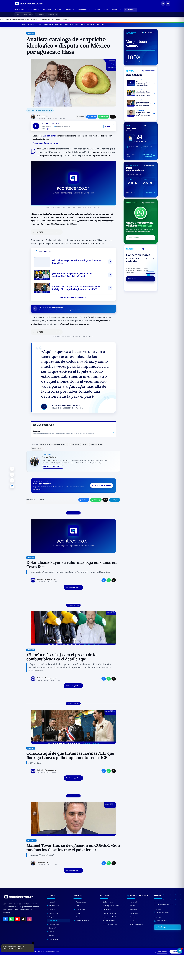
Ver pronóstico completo (147, 155)
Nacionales (19, 9)
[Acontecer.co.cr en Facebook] (5, 919)
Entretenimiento (84, 9)
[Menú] (168, 3)
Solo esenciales (162, 951)
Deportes (58, 9)
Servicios (115, 9)
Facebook (85, 500)
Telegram (116, 500)
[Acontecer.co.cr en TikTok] (23, 919)
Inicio (22, 24)
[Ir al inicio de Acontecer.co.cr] (18, 896)
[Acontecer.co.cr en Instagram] (29, 919)
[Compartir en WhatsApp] (12, 480)
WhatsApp (97, 500)
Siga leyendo (74, 513)
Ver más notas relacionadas (72, 297)
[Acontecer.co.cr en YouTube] (17, 919)
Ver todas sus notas (52, 467)
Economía (47, 9)
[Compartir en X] (12, 474)
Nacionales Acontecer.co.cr (46, 143)
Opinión (97, 9)
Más (105, 9)
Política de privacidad (52, 951)
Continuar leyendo (72, 587)
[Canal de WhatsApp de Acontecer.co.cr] (11, 919)
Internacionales (33, 9)
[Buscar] (163, 3)
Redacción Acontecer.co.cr (47, 579)
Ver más (149, 192)
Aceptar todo (176, 951)
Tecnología (69, 9)
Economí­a (30, 24)
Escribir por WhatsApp (103, 485)
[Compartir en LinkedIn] (12, 486)
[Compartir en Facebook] (12, 469)
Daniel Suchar (49, 136)
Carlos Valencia (42, 116)
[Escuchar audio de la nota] (36, 126)
